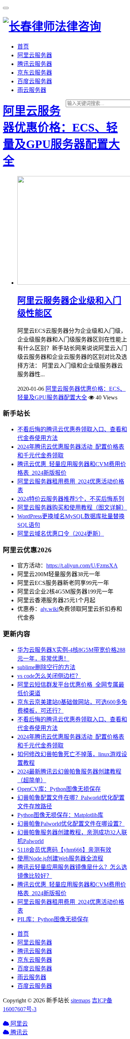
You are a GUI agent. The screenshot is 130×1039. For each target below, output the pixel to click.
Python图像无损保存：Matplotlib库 (60, 815)
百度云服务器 (34, 81)
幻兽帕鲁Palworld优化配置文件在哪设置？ (71, 824)
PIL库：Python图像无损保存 (52, 919)
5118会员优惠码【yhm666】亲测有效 (64, 850)
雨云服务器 (31, 90)
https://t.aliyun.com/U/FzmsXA (82, 565)
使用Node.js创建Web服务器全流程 (60, 858)
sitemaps (80, 1000)
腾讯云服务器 (34, 64)
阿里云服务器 (34, 55)
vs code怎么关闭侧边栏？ (49, 676)
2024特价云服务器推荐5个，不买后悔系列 (70, 499)
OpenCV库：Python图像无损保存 (59, 789)
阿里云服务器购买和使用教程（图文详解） (72, 507)
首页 (23, 46)
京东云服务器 (34, 73)
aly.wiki (49, 609)
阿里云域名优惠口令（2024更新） (60, 534)
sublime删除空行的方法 (46, 667)
